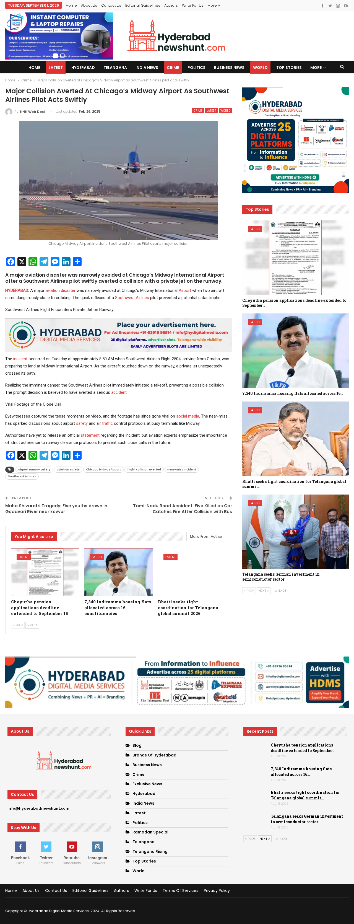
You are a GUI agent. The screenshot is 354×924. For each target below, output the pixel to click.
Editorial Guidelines (142, 5)
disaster (68, 290)
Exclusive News (147, 784)
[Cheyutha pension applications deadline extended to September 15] (45, 572)
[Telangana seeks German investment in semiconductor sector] (295, 532)
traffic (107, 423)
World (260, 67)
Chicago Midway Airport (103, 469)
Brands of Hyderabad (154, 755)
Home (71, 5)
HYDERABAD (16, 290)
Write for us (192, 5)
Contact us (111, 5)
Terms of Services (180, 890)
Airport (185, 290)
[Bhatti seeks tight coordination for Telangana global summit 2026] (192, 572)
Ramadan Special (150, 832)
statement (90, 435)
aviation (53, 290)
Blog (137, 745)
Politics (196, 67)
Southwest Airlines (132, 297)
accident (119, 392)
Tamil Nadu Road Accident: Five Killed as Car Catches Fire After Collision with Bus (182, 508)
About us (89, 5)
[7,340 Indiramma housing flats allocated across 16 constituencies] (118, 572)
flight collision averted (144, 469)
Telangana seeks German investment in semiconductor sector (307, 819)
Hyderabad (83, 67)
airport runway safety (34, 469)
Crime (173, 67)
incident (20, 358)
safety (82, 423)
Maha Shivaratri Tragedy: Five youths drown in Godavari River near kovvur (56, 508)
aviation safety (68, 469)
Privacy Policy (217, 890)
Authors (171, 5)
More (212, 5)
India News (147, 67)
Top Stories (289, 67)
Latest (56, 67)
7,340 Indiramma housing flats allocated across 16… (301, 771)
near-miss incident (181, 469)
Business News (229, 67)
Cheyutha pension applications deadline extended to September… (303, 747)
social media (187, 416)
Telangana (115, 67)
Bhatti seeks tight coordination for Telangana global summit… (305, 795)
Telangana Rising (150, 851)
